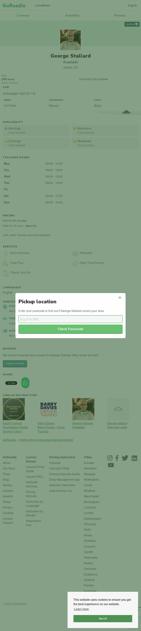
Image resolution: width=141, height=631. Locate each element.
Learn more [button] (81, 609)
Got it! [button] (103, 618)
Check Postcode (70, 329)
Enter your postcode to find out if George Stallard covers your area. (61, 311)
